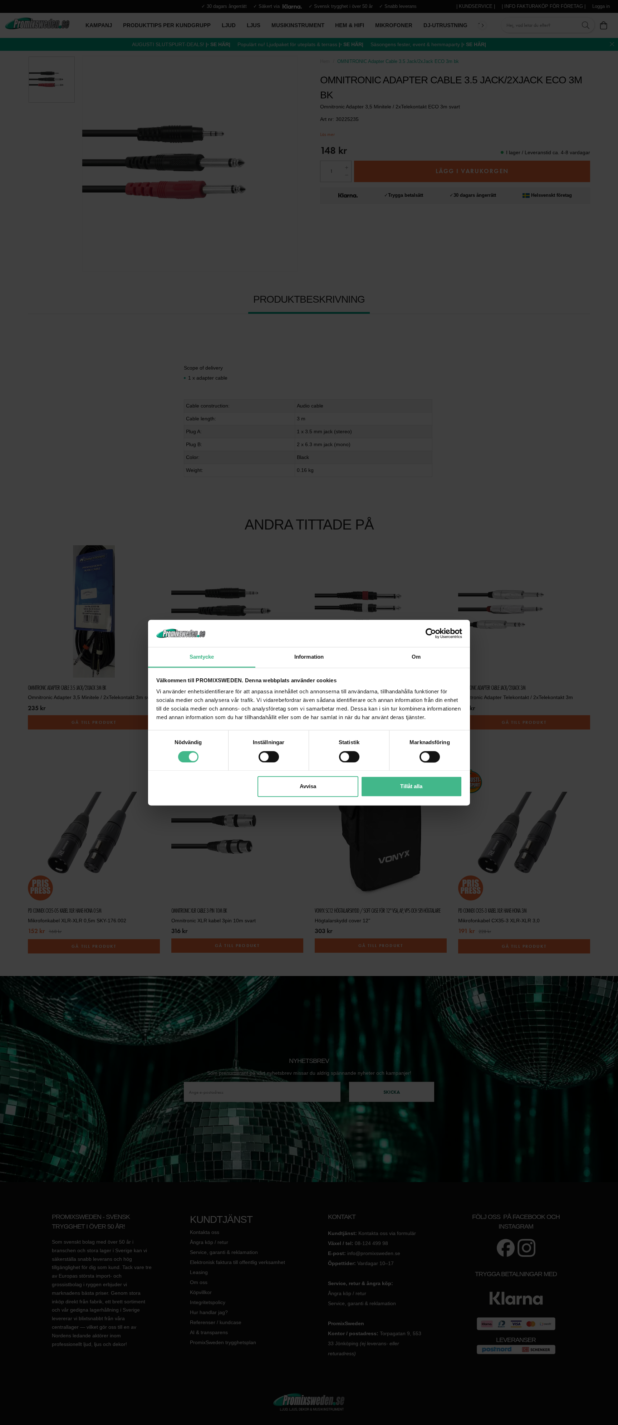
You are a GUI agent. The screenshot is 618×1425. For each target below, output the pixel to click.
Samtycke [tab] (202, 657)
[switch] (269, 756)
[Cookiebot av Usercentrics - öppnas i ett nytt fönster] (430, 633)
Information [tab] (309, 657)
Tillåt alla (411, 787)
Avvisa (308, 787)
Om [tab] (416, 657)
